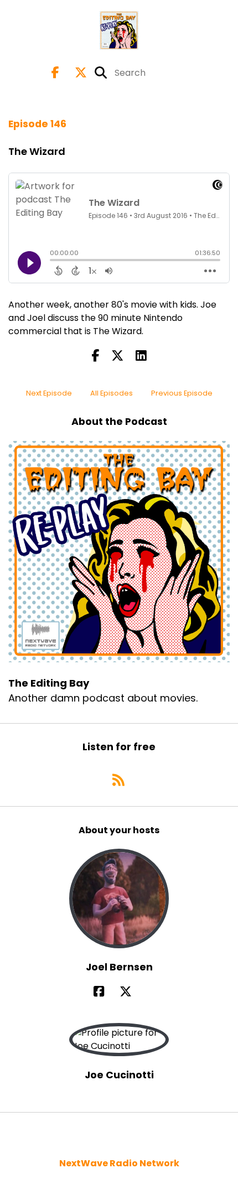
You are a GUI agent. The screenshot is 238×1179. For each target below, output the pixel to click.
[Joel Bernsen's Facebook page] (105, 991)
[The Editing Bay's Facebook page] (55, 72)
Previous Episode (182, 393)
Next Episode (49, 393)
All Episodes (111, 393)
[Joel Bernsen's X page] (132, 991)
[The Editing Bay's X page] (74, 72)
